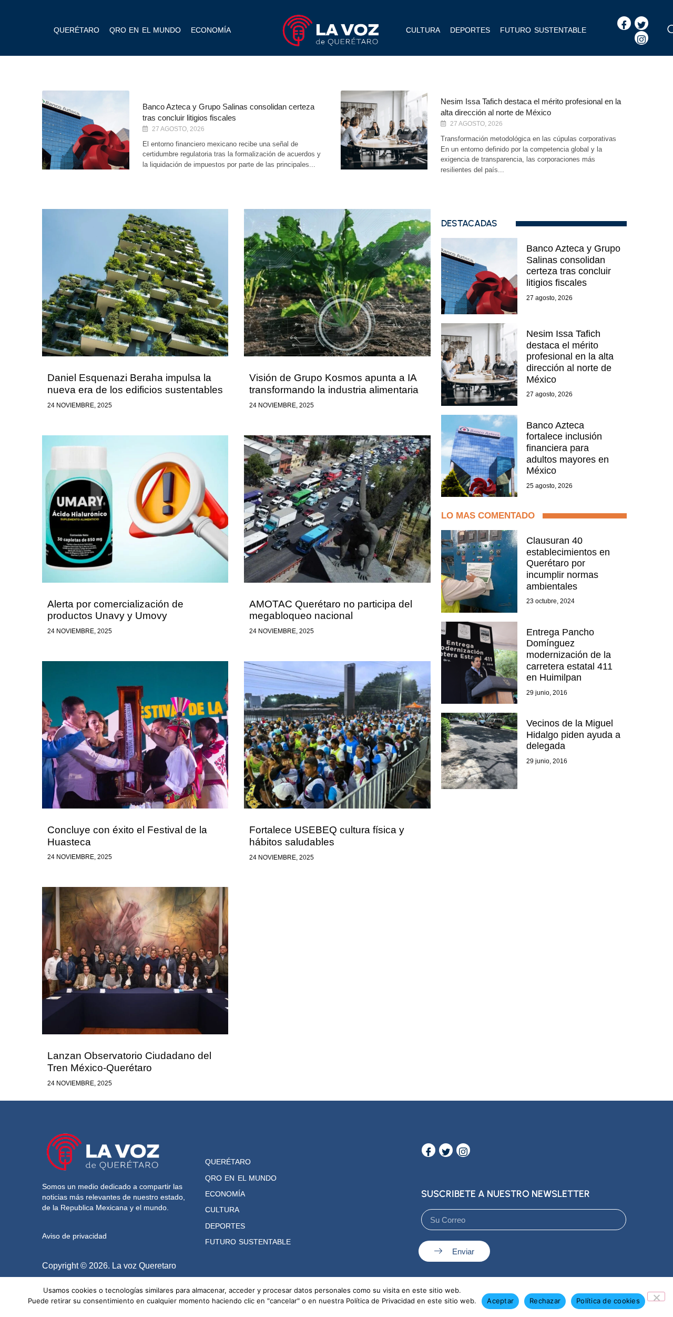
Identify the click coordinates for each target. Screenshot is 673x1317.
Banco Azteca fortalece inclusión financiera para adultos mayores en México (567, 448)
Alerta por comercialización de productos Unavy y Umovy (115, 610)
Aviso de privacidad (74, 1236)
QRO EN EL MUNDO (145, 30)
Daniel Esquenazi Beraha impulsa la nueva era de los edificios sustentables (135, 383)
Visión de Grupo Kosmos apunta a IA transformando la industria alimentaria (334, 383)
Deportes (470, 30)
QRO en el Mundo (241, 1178)
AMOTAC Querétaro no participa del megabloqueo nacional (330, 610)
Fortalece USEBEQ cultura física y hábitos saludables (326, 835)
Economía (211, 30)
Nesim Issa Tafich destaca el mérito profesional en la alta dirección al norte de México (570, 356)
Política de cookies (608, 1300)
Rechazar (544, 1300)
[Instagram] (641, 38)
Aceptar (500, 1300)
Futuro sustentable (543, 30)
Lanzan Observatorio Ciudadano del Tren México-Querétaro (129, 1061)
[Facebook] (624, 23)
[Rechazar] (656, 1296)
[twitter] (641, 23)
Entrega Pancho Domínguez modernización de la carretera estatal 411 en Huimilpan (569, 655)
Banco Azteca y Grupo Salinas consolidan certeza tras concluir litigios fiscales (573, 265)
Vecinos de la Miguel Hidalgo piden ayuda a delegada (573, 734)
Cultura (423, 30)
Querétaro (76, 30)
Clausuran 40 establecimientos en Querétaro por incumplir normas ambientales (568, 563)
